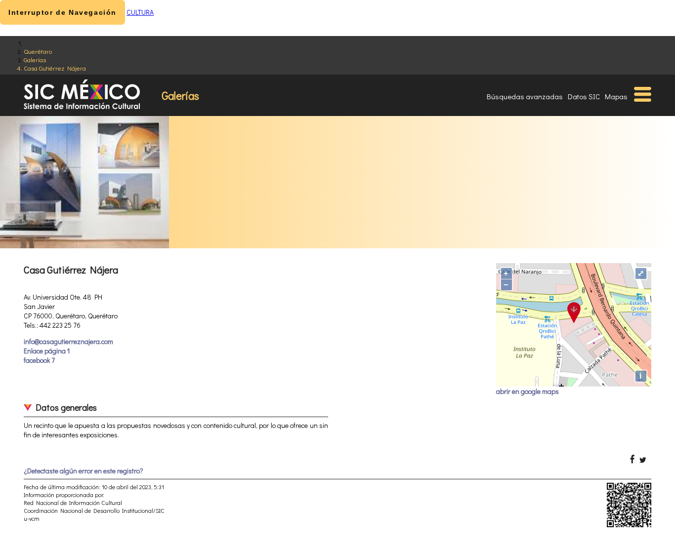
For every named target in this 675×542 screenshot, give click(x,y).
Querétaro (38, 51)
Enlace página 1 (47, 350)
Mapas (616, 96)
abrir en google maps (527, 391)
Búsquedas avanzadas (525, 96)
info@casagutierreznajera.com (68, 341)
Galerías (35, 59)
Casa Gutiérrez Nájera (55, 68)
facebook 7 (39, 360)
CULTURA (140, 12)
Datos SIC (584, 96)
